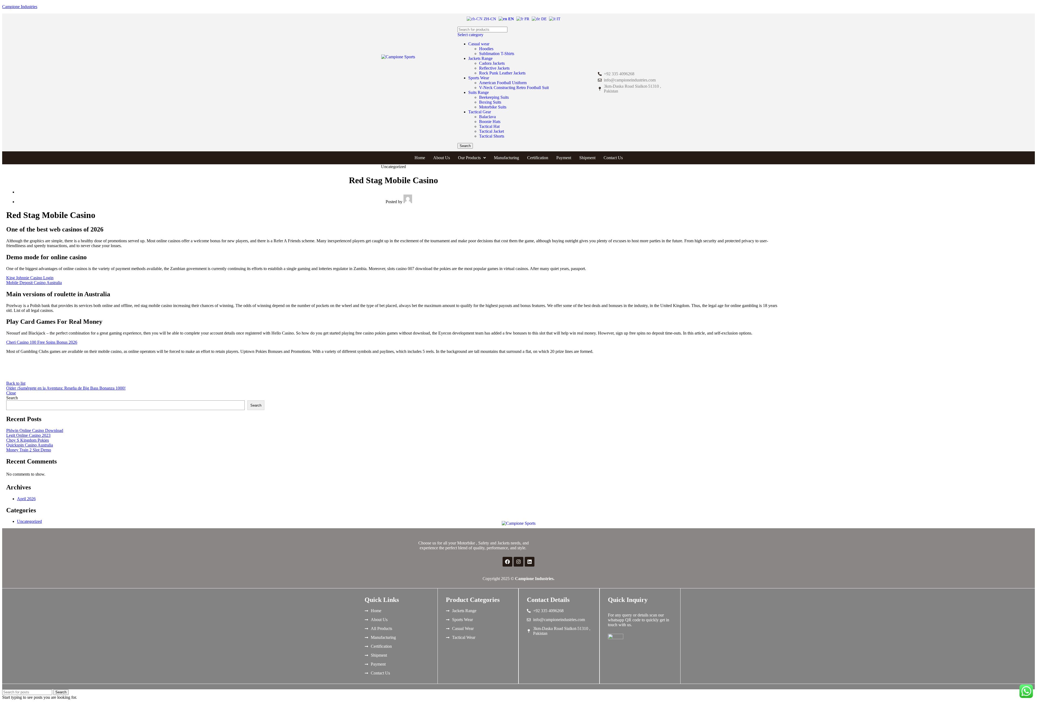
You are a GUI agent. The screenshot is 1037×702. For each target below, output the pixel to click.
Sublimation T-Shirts (496, 53)
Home (420, 157)
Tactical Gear (479, 112)
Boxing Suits (490, 102)
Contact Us (613, 157)
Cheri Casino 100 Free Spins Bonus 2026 (41, 342)
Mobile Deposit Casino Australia (34, 282)
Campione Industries (19, 6)
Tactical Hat (489, 126)
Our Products (469, 157)
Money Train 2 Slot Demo (28, 450)
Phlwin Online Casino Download (34, 430)
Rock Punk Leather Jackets (502, 73)
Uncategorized (29, 521)
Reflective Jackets (494, 68)
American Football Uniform (503, 82)
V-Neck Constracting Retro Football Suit (514, 87)
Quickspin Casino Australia (29, 445)
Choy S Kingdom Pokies (27, 440)
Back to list (15, 383)
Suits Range (478, 92)
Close (11, 393)
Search (12, 398)
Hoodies (486, 48)
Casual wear (478, 44)
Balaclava (487, 116)
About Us (441, 157)
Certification (537, 157)
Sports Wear (478, 78)
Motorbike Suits (492, 107)
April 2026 (26, 498)
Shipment (587, 157)
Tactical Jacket (491, 131)
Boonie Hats (489, 121)
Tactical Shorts (491, 136)
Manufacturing (506, 157)
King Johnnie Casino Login (29, 277)
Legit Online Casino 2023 (28, 435)
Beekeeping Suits (494, 97)
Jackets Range (480, 58)
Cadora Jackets (492, 63)
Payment (563, 157)
